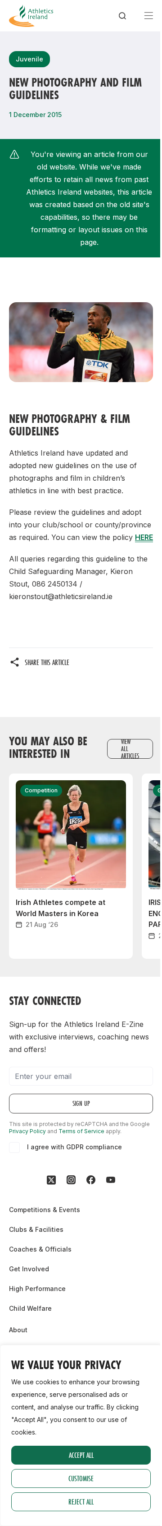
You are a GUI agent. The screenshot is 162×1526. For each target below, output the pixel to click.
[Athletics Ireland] (31, 15)
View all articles (130, 749)
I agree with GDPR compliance (74, 1147)
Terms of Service (81, 1131)
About (18, 1330)
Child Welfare (30, 1308)
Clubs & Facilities (36, 1229)
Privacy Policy (27, 1131)
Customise (81, 1478)
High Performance (37, 1288)
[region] (81, 1435)
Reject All (81, 1501)
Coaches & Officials (40, 1249)
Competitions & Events (44, 1209)
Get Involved (29, 1269)
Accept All (81, 1455)
